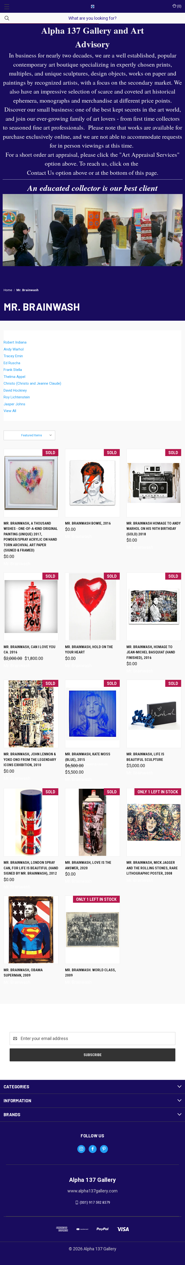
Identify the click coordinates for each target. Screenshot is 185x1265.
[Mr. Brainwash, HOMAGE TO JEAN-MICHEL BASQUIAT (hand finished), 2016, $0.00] (153, 606)
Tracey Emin (13, 356)
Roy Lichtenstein (17, 397)
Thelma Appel (14, 377)
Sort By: (12, 435)
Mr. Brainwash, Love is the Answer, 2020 (88, 865)
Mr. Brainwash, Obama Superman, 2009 (23, 973)
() (178, 6)
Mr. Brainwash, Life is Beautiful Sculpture (145, 757)
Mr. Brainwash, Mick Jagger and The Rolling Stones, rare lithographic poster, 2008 (152, 868)
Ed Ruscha (12, 363)
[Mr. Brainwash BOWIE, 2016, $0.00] (92, 483)
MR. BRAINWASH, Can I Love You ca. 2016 (29, 650)
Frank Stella (13, 370)
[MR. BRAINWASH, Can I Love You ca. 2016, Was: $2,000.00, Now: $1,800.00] (31, 606)
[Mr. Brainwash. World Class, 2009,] (92, 929)
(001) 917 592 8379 (95, 1202)
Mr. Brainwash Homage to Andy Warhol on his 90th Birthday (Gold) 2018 (153, 528)
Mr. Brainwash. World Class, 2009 (90, 973)
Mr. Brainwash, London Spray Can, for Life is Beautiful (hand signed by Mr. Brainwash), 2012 (31, 868)
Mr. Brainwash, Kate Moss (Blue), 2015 (87, 757)
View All (10, 411)
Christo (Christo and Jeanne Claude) (32, 383)
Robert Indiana (15, 342)
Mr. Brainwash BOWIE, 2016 (88, 523)
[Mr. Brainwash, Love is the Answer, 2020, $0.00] (92, 822)
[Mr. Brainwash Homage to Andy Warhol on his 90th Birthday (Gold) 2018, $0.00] (153, 483)
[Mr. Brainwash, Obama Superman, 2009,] (31, 929)
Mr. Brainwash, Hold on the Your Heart (89, 650)
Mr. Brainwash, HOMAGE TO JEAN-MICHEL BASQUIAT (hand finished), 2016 (150, 652)
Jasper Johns (14, 404)
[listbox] (37, 435)
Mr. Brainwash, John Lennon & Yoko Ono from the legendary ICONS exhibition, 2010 (30, 759)
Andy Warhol (14, 349)
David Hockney (15, 390)
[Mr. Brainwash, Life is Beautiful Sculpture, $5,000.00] (153, 714)
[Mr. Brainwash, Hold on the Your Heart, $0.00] (92, 606)
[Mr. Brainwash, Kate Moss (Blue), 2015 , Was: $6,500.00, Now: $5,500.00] (92, 714)
